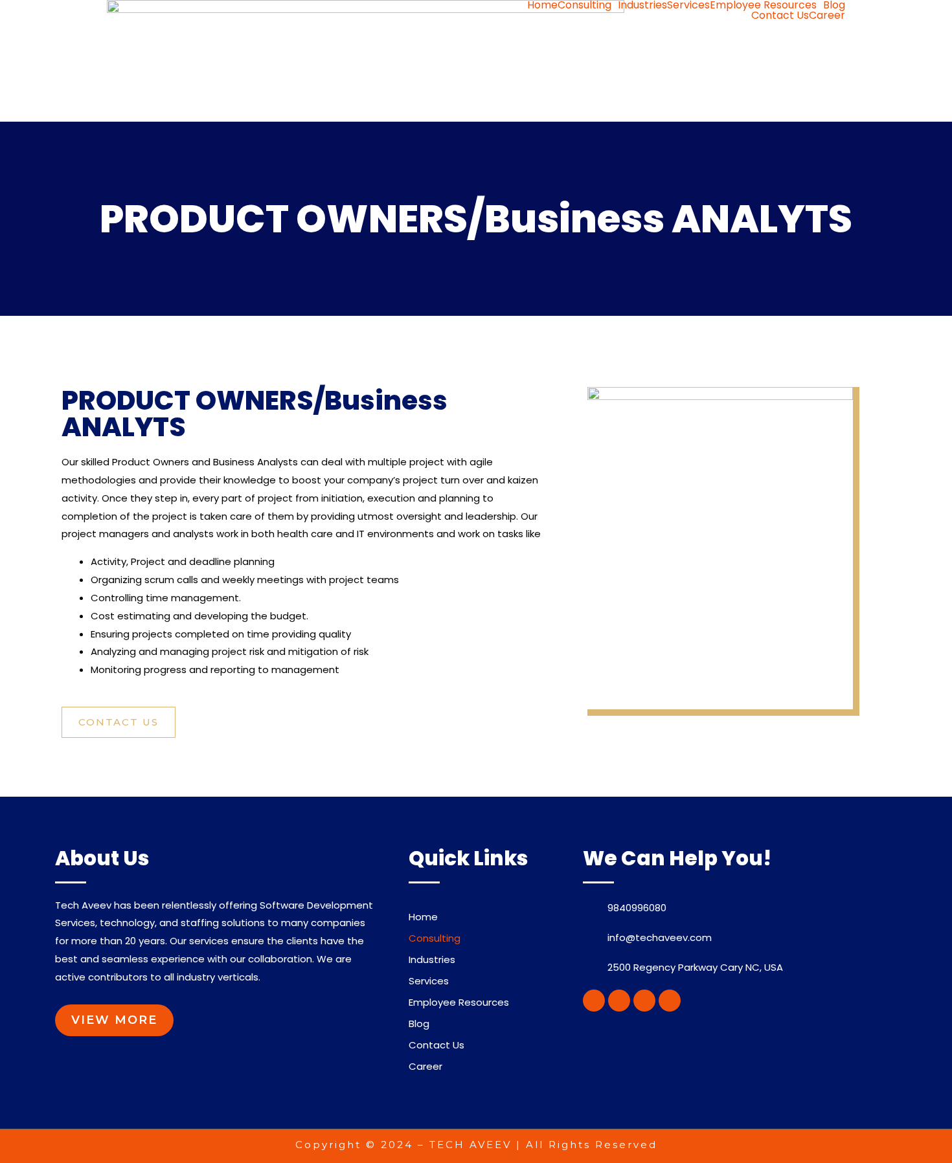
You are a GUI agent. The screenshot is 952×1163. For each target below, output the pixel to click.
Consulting (584, 5)
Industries (642, 5)
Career (827, 15)
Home (542, 5)
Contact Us (780, 15)
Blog (834, 5)
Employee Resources (763, 5)
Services (688, 5)
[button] (119, 722)
